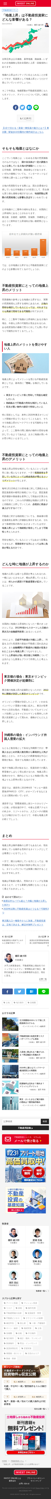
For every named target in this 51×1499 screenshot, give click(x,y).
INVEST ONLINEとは (12, 1478)
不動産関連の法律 (13, 1313)
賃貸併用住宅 (12, 1348)
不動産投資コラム (17, 1461)
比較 (20, 1333)
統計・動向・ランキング (30, 1338)
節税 (20, 1308)
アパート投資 (12, 1303)
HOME (4, 1461)
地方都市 (20, 1002)
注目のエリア (33, 1353)
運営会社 (12, 1481)
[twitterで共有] (22, 107)
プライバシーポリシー (36, 1478)
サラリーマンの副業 (34, 1318)
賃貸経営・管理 (34, 1313)
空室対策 (27, 1348)
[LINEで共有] (36, 107)
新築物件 (10, 1343)
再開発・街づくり (13, 1353)
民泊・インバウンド (28, 1343)
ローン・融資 (12, 1328)
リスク (9, 1308)
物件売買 (32, 1308)
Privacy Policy (40, 1488)
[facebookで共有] (15, 107)
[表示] (28, 118)
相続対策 (27, 1328)
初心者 (23, 1323)
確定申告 (10, 1323)
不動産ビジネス (13, 1318)
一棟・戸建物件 (38, 1323)
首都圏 (33, 1002)
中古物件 (32, 1333)
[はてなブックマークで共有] (29, 107)
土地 (8, 1002)
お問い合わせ (24, 1484)
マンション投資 (30, 1303)
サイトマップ (36, 1481)
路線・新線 (11, 1358)
